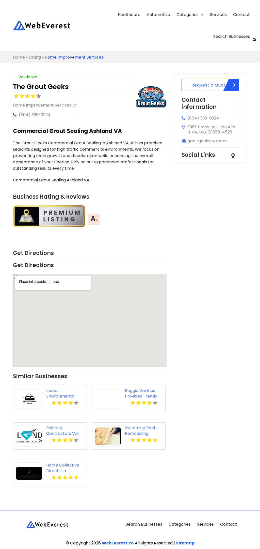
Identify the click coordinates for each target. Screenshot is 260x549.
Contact (241, 15)
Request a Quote (210, 85)
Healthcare (129, 15)
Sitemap (185, 543)
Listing (35, 57)
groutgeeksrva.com (207, 141)
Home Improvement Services (74, 57)
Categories (187, 15)
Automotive (158, 15)
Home (19, 57)
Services (218, 15)
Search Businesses (231, 36)
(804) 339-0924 (35, 115)
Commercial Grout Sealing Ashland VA (51, 180)
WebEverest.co (118, 543)
